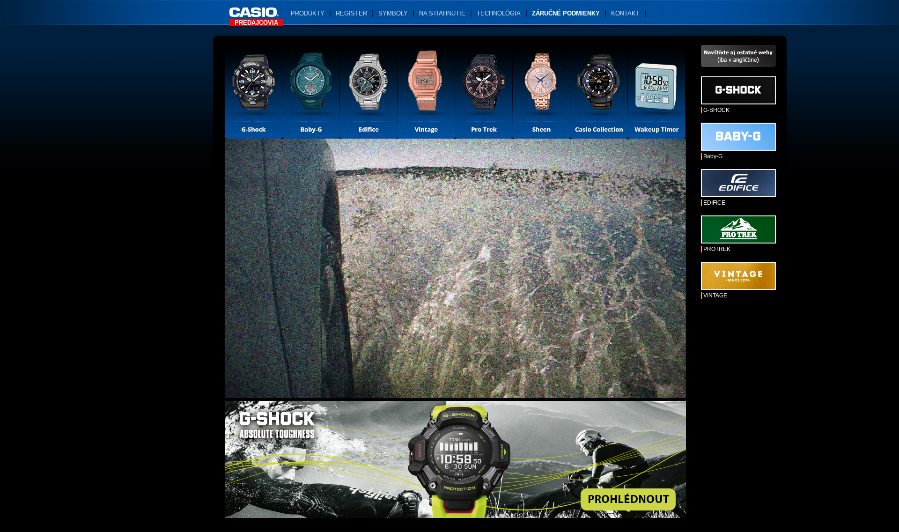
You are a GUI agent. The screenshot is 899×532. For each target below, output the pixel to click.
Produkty (307, 13)
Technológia (499, 13)
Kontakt (625, 13)
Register (351, 13)
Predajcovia (256, 22)
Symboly (393, 13)
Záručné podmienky (566, 13)
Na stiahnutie (442, 13)
